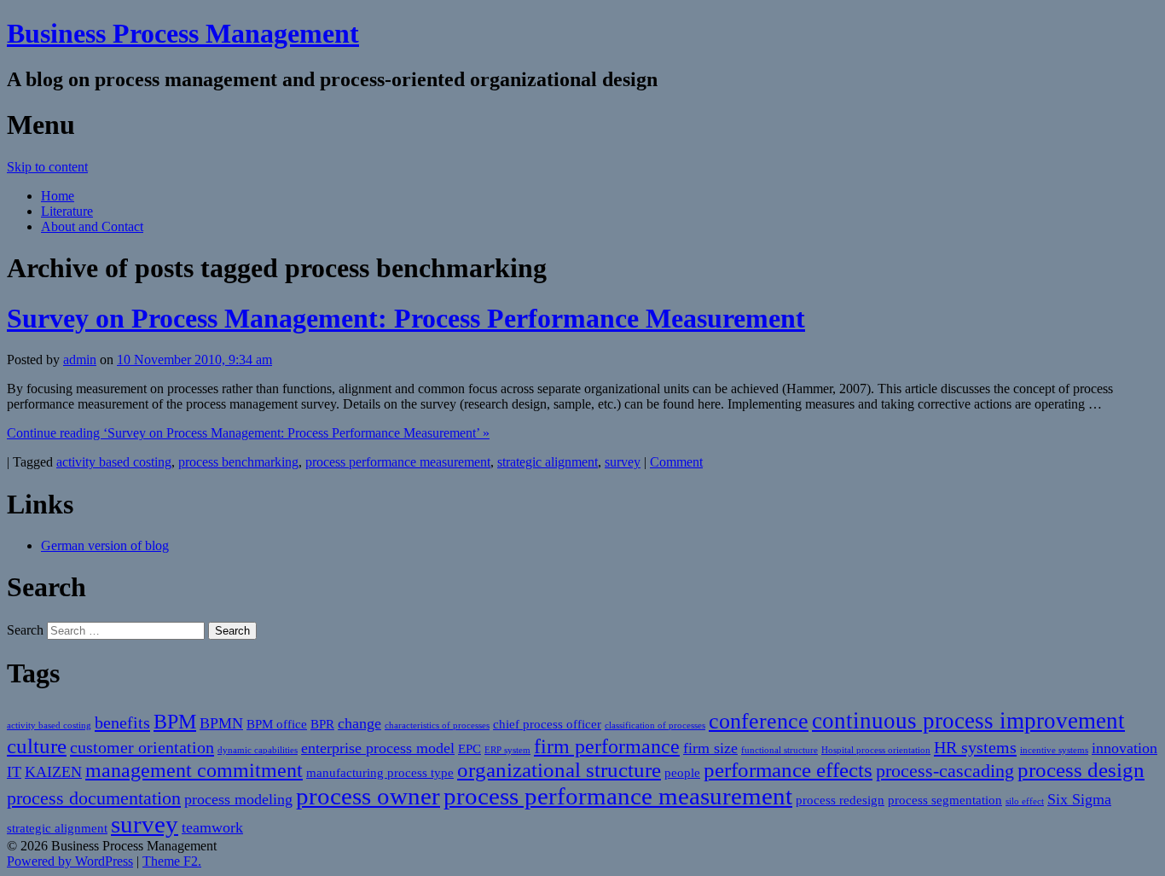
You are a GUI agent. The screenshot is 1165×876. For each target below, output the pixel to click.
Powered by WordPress (70, 861)
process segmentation (945, 800)
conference (759, 721)
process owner (368, 795)
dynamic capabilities (257, 750)
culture (37, 745)
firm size (710, 748)
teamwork (212, 827)
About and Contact (92, 226)
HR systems (975, 747)
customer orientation (142, 747)
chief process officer (547, 724)
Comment (676, 462)
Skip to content (47, 167)
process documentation (94, 798)
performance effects (788, 769)
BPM (175, 722)
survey (622, 462)
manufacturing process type (380, 773)
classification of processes (655, 725)
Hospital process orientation (875, 750)
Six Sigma (1079, 799)
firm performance (607, 746)
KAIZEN (53, 771)
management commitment (194, 770)
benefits (122, 722)
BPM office (276, 724)
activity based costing (113, 462)
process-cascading (945, 770)
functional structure (779, 750)
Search (25, 630)
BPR (322, 724)
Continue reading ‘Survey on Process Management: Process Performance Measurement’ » (248, 433)
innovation (1124, 748)
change (359, 723)
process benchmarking (238, 462)
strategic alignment (547, 462)
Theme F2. (171, 861)
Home (57, 196)
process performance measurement (397, 462)
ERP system (507, 750)
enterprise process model (378, 748)
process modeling (238, 799)
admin (79, 359)
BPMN (221, 723)
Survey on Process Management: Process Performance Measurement (406, 318)
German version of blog (105, 545)
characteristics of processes (437, 725)
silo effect (1025, 801)
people (682, 773)
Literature (67, 211)
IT (14, 771)
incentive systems (1054, 750)
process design (1081, 769)
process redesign (840, 800)
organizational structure (559, 769)
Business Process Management (183, 33)
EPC (469, 749)
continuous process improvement (968, 721)
